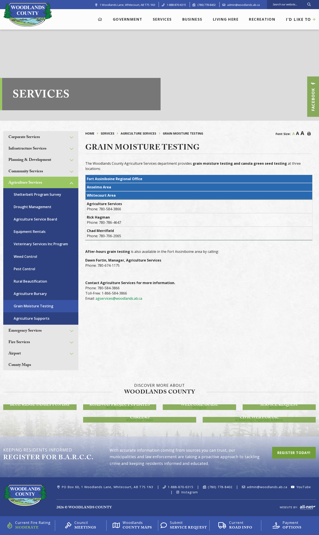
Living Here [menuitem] (226, 19)
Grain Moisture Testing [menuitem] (33, 306)
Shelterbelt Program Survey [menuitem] (37, 194)
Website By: (289, 507)
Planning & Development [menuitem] (29, 160)
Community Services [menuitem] (25, 171)
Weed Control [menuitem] (25, 256)
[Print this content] (309, 133)
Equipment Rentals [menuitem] (30, 231)
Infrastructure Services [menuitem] (27, 149)
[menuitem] (100, 19)
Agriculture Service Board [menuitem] (35, 219)
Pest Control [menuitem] (24, 269)
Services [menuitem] (162, 19)
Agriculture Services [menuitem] (25, 183)
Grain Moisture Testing (183, 133)
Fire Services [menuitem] (19, 342)
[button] (71, 137)
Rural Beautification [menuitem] (30, 281)
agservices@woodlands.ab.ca (118, 298)
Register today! (294, 452)
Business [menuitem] (192, 19)
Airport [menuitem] (14, 354)
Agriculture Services (138, 133)
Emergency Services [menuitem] (25, 331)
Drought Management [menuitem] (32, 206)
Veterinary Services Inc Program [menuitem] (41, 244)
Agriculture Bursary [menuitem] (30, 293)
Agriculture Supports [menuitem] (31, 318)
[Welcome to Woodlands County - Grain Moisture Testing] (27, 14)
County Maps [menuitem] (19, 365)
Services (107, 133)
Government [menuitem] (127, 19)
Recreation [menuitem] (262, 19)
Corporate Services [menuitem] (24, 137)
